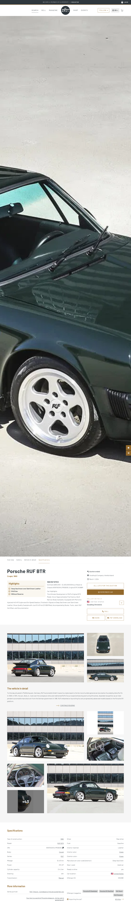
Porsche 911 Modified (106, 891)
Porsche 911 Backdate (90, 891)
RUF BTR (60, 843)
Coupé (61, 852)
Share (97, 618)
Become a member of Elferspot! (61, 2)
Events (84, 10)
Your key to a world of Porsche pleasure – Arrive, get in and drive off (45, 899)
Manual (61, 878)
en (115, 10)
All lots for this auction (105, 586)
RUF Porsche (118, 895)
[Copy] (63, 847)
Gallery (19, 560)
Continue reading (67, 705)
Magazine (53, 10)
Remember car (106, 592)
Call (106, 611)
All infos (118, 899)
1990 (62, 839)
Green (121, 852)
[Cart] (122, 10)
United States (119, 874)
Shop (75, 10)
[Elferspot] (65, 10)
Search (35, 10)
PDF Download (115, 618)
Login (126, 2)
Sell (43, 10)
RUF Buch (119, 891)
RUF (62, 856)
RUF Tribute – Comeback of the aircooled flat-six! (47, 892)
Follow (102, 10)
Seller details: (95, 599)
